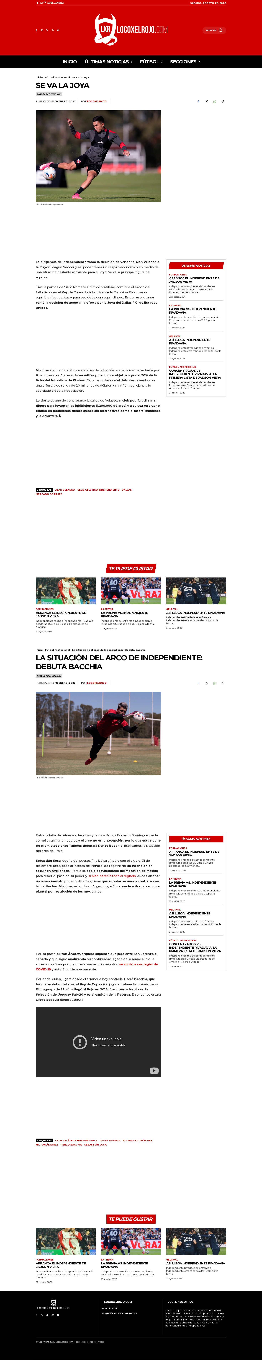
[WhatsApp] (53, 30)
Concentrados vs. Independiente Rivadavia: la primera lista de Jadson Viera (195, 374)
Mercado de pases (49, 494)
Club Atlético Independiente (98, 489)
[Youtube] (58, 30)
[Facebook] (36, 30)
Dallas (127, 489)
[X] (47, 30)
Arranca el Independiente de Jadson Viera (194, 280)
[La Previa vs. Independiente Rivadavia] (131, 590)
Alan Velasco (65, 489)
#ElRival (175, 336)
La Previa (175, 305)
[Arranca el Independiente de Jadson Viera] (66, 590)
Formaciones (178, 274)
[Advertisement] (196, 135)
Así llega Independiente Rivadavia (189, 341)
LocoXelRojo (97, 101)
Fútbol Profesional (57, 77)
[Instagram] (42, 30)
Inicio (39, 77)
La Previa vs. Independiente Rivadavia (124, 614)
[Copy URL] (222, 101)
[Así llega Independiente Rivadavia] (196, 590)
